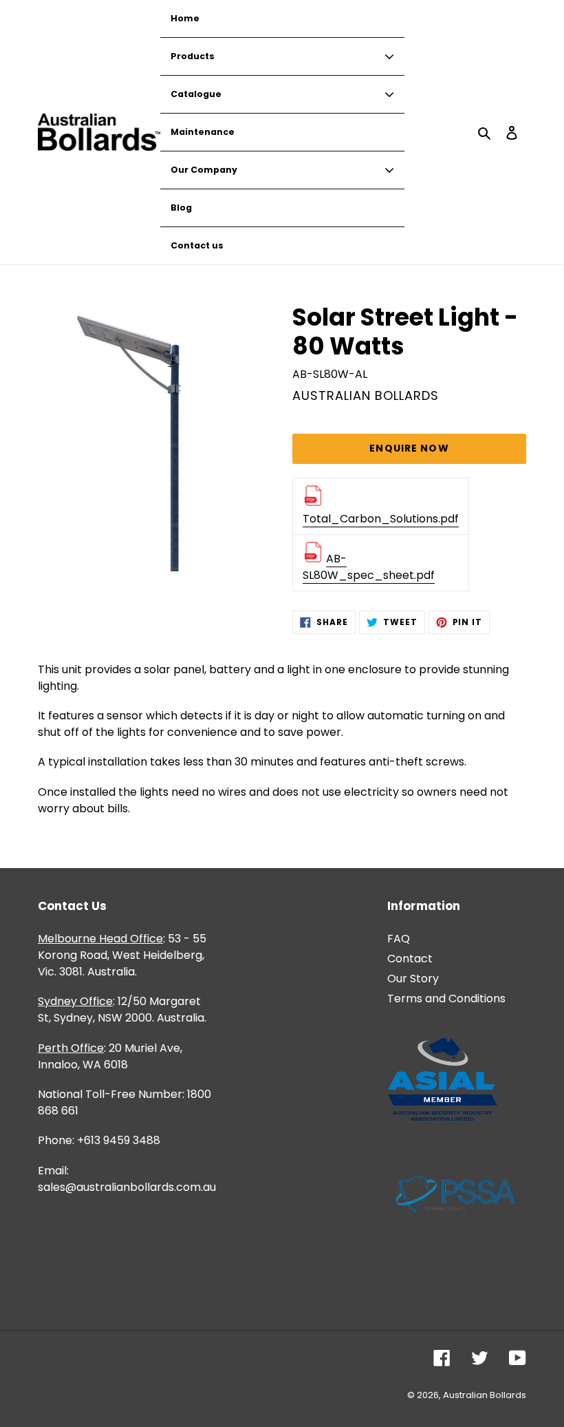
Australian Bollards (484, 1395)
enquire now (408, 448)
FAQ (398, 939)
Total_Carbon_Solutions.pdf (381, 519)
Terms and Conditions (446, 998)
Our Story (413, 978)
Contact (410, 958)
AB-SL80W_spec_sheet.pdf (369, 567)
